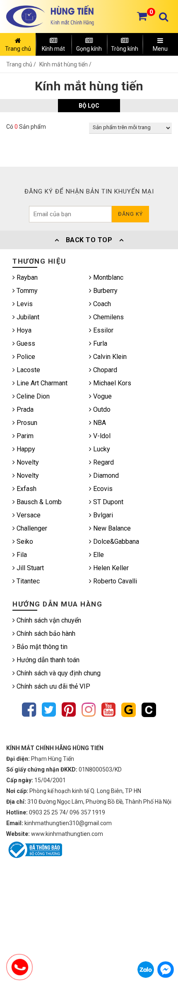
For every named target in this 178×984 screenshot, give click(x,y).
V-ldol (101, 436)
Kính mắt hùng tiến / (65, 64)
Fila (21, 555)
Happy (25, 449)
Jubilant (27, 317)
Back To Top (89, 240)
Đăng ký (130, 214)
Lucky (100, 449)
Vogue (101, 396)
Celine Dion (32, 396)
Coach (101, 304)
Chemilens (107, 317)
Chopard (104, 370)
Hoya (23, 330)
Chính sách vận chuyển (48, 620)
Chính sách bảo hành (45, 633)
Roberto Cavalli (114, 581)
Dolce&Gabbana (115, 541)
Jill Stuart (29, 568)
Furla (99, 343)
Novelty (27, 462)
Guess (25, 343)
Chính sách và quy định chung (58, 673)
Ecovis (102, 489)
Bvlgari (102, 515)
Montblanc (107, 277)
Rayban (26, 277)
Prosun (26, 423)
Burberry (104, 291)
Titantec (27, 581)
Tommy (26, 291)
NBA (98, 423)
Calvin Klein (109, 357)
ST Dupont (107, 502)
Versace (28, 515)
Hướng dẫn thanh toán (47, 660)
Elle (97, 555)
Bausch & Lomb (38, 502)
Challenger (31, 528)
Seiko (24, 541)
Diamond (105, 475)
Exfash (25, 489)
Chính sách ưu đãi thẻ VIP (52, 686)
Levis (24, 304)
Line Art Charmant (41, 383)
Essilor (102, 330)
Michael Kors (111, 383)
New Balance (111, 528)
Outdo (101, 409)
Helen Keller (110, 568)
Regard (102, 462)
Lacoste (27, 370)
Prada (24, 409)
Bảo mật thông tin (41, 647)
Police (25, 357)
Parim (24, 436)
